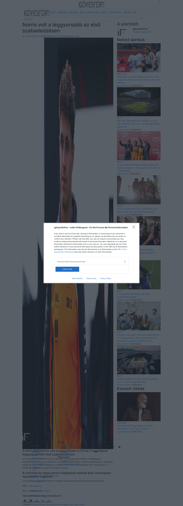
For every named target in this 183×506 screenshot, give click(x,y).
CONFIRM (67, 269)
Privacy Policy (105, 278)
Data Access (91, 278)
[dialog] (91, 253)
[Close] (134, 227)
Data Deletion (77, 278)
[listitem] (91, 261)
